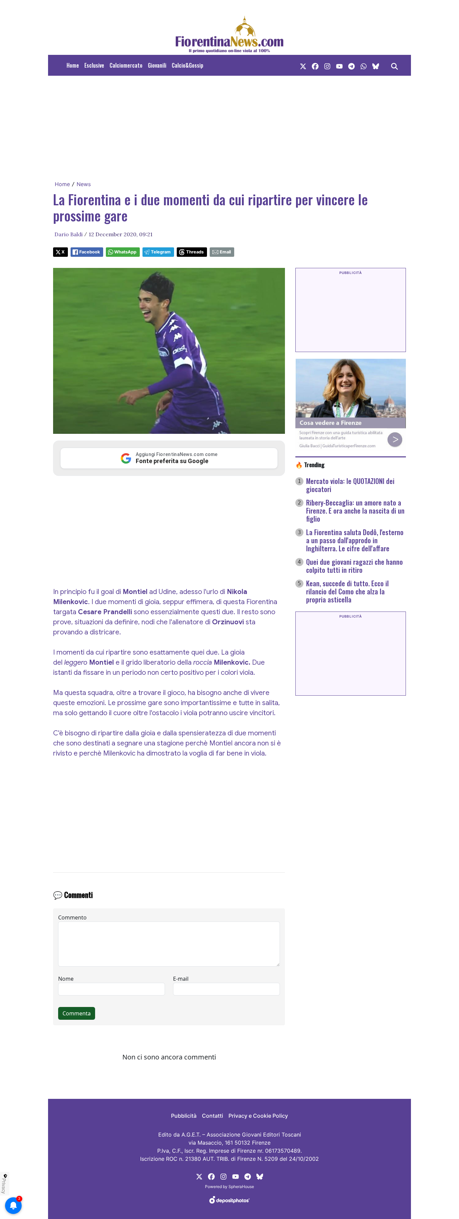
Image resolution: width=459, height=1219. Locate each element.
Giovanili (157, 65)
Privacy (4, 1186)
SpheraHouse (241, 1186)
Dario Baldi (68, 234)
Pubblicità (184, 1115)
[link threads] (376, 65)
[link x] (303, 65)
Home (73, 65)
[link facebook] (315, 65)
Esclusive (94, 65)
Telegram (161, 251)
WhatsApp (125, 251)
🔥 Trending (310, 464)
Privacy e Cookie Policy (258, 1115)
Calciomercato (126, 65)
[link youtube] (339, 65)
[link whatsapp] (364, 65)
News (84, 184)
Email (225, 251)
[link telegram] (351, 65)
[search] (394, 65)
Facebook (89, 251)
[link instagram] (327, 65)
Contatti (212, 1115)
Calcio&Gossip (187, 65)
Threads (195, 251)
